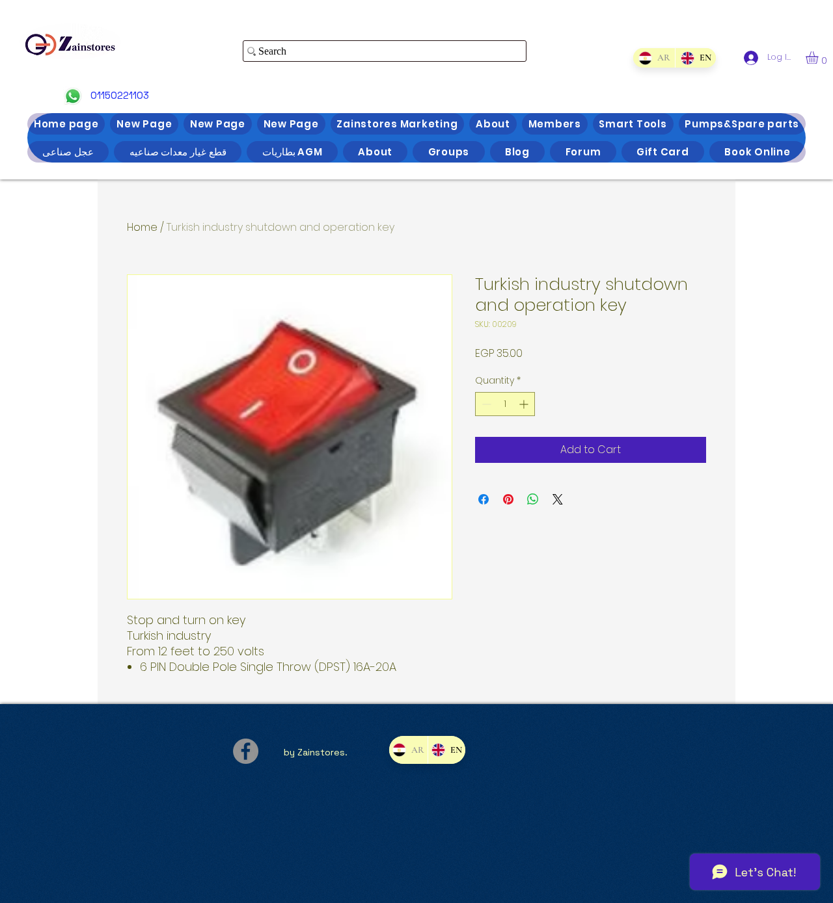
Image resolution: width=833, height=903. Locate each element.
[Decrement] (485, 404)
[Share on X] (558, 499)
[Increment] (525, 404)
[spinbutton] (505, 404)
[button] (819, 57)
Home (142, 227)
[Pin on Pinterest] (508, 499)
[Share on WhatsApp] (533, 499)
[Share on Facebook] (483, 499)
